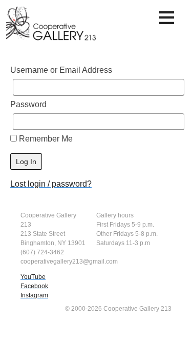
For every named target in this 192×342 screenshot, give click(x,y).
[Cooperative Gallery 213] (52, 27)
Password (28, 104)
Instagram (34, 295)
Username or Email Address (61, 70)
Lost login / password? (51, 183)
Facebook (34, 286)
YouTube (33, 276)
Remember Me (45, 138)
